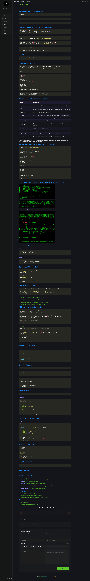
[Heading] (40, 546)
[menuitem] (6, 15)
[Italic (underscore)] (24, 546)
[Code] (27, 546)
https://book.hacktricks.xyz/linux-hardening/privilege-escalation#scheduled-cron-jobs (39, 299)
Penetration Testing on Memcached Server (29, 504)
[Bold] (22, 546)
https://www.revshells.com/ (26, 472)
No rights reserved (42, 576)
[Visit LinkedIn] (5, 579)
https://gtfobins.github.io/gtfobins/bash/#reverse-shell (32, 297)
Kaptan (21, 8)
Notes (22, 1)
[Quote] (34, 546)
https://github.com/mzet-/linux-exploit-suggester (43, 485)
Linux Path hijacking (24, 502)
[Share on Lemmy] (42, 507)
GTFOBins (22, 326)
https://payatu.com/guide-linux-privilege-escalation (31, 300)
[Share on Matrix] (39, 507)
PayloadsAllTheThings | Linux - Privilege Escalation (31, 493)
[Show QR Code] (82, 1)
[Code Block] (43, 546)
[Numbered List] (38, 546)
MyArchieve (6, 9)
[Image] (31, 546)
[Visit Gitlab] (1, 579)
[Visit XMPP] (9, 579)
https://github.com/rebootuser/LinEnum (32, 481)
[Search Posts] (85, 1)
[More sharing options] (54, 507)
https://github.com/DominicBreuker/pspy (36, 483)
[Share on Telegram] (51, 507)
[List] (36, 546)
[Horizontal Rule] (45, 546)
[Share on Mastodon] (36, 507)
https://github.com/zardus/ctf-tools (32, 478)
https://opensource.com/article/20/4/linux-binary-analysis (33, 304)
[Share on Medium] (45, 507)
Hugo (54, 576)
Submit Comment (62, 568)
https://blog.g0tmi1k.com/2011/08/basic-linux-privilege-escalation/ (34, 302)
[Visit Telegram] (11, 579)
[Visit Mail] (7, 579)
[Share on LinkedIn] (48, 507)
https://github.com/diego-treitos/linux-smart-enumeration (44, 486)
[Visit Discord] (3, 579)
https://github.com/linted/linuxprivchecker (37, 488)
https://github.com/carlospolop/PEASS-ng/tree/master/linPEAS (37, 479)
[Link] (29, 546)
